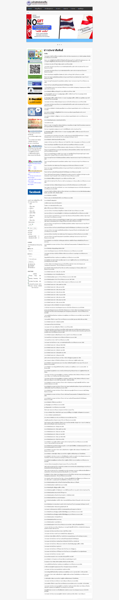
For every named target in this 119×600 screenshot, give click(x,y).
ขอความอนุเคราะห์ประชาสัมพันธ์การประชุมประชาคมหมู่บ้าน (57, 304)
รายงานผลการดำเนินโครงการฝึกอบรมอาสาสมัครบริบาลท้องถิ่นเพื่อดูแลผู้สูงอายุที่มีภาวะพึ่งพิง (64, 543)
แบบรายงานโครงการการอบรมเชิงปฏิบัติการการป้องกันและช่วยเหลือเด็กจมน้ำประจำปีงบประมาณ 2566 (66, 213)
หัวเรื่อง (46, 53)
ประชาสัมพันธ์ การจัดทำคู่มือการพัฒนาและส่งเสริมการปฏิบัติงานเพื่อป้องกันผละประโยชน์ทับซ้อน (64, 453)
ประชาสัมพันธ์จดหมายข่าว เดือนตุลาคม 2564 (54, 426)
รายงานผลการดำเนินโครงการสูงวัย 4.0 (52, 546)
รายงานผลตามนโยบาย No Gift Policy (52, 324)
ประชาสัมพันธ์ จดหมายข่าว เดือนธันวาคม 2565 (54, 350)
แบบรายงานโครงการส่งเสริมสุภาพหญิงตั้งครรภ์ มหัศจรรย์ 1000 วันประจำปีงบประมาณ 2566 (64, 210)
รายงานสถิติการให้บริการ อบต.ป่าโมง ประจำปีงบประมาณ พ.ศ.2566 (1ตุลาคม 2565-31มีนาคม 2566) (65, 319)
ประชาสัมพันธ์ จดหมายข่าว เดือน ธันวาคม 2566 (54, 271)
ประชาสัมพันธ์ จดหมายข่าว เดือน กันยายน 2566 (54, 289)
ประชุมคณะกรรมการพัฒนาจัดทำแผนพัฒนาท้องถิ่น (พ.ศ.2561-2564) (59, 561)
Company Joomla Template (81, 598)
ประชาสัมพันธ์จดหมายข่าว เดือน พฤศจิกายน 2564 (55, 429)
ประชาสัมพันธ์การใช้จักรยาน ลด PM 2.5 (53, 402)
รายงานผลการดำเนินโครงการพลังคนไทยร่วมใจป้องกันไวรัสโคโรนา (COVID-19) (61, 541)
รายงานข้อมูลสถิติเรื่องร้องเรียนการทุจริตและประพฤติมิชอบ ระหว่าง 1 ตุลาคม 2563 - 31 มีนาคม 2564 (66, 571)
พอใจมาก (31, 208)
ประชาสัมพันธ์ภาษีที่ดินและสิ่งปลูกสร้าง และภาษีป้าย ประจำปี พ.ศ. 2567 (59, 178)
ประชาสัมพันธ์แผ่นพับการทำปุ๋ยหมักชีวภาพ (53, 516)
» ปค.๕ (29, 168)
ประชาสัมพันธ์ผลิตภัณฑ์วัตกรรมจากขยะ (53, 519)
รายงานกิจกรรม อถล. (48, 122)
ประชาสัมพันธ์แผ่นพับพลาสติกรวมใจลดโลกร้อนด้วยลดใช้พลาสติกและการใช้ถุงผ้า (61, 482)
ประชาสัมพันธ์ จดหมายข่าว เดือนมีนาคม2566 (54, 321)
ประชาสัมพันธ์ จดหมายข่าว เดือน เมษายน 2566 (54, 302)
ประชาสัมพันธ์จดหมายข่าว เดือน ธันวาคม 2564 (54, 431)
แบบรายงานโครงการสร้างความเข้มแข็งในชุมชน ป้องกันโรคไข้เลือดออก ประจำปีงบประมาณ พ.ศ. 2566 (66, 227)
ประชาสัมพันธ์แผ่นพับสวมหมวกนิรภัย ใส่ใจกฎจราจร (55, 492)
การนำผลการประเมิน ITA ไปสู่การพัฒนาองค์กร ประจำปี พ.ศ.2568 (58, 64)
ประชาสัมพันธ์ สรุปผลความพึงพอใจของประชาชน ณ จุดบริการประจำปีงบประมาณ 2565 (63, 334)
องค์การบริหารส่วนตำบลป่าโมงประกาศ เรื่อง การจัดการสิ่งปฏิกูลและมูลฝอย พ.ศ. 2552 (62, 357)
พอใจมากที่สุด (32, 212)
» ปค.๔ (34, 167)
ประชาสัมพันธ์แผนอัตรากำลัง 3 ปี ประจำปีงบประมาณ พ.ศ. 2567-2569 (59, 279)
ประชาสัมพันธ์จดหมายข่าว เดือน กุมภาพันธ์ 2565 (54, 436)
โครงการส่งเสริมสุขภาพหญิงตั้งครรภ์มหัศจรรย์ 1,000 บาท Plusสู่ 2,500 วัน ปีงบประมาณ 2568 (64, 74)
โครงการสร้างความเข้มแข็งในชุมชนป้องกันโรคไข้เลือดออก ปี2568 (58, 84)
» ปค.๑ (29, 167)
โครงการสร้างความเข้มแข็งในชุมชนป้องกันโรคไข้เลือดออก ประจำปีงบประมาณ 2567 (62, 172)
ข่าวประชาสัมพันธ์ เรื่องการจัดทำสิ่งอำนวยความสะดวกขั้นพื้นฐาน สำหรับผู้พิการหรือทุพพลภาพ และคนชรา (66, 412)
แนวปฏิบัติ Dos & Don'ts (34, 151)
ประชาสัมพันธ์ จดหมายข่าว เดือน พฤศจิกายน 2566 (55, 284)
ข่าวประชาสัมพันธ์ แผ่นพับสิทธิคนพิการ (52, 414)
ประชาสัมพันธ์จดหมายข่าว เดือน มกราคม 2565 (54, 434)
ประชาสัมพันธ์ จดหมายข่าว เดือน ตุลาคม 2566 (54, 287)
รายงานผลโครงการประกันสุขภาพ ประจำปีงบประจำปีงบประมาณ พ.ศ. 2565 (60, 337)
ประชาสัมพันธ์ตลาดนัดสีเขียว (50, 195)
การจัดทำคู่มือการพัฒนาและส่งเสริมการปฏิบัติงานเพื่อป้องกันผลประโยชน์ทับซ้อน (61, 578)
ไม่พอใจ (31, 217)
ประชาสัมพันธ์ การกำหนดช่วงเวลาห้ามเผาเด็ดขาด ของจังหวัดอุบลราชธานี (60, 559)
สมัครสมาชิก (32, 264)
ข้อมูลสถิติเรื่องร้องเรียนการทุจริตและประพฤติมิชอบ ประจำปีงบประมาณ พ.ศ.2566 (61, 257)
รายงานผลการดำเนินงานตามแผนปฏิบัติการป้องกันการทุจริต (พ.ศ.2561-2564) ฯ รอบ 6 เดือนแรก (64, 593)
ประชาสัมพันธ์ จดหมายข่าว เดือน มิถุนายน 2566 (54, 297)
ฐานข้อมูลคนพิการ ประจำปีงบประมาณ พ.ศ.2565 (54, 407)
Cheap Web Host (90, 598)
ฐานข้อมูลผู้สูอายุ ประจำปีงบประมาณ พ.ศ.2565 (54, 404)
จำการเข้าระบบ (33, 259)
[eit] (35, 93)
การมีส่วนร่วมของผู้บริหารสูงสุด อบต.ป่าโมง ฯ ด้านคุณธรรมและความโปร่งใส (60, 566)
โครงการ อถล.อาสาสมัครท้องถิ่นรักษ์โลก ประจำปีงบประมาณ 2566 (58, 197)
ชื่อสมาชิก (31, 248)
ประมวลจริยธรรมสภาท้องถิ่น (35, 139)
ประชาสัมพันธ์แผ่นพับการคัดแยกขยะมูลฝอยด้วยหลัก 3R (56, 506)
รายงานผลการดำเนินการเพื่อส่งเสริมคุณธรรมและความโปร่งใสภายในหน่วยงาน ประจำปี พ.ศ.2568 (65, 101)
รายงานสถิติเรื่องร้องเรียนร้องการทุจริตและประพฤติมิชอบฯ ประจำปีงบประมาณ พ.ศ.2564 (63, 564)
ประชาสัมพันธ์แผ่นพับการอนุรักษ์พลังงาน (53, 522)
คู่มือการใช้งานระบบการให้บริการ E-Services (54, 208)
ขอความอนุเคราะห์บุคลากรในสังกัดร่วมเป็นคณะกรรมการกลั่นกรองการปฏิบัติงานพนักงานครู (63, 360)
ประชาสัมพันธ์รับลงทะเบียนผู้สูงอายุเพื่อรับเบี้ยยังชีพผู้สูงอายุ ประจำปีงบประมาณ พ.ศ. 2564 (63, 511)
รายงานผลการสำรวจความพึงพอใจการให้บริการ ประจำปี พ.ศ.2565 (58, 326)
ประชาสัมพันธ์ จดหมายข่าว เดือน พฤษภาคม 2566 (55, 299)
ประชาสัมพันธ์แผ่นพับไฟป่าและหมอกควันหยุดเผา (54, 497)
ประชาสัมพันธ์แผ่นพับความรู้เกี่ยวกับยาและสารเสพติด (55, 484)
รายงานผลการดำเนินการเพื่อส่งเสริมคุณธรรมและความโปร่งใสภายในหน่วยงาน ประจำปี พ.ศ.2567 (65, 184)
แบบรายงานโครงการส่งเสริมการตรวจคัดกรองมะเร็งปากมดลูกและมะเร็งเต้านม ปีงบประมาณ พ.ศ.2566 (66, 234)
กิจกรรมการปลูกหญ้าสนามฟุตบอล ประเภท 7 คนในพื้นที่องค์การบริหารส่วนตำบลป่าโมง (62, 129)
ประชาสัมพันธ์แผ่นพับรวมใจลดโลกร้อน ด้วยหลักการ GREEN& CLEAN (59, 495)
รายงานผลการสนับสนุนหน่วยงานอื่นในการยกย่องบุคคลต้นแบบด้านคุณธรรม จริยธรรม (62, 509)
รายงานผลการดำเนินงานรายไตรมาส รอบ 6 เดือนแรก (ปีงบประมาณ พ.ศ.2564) (61, 580)
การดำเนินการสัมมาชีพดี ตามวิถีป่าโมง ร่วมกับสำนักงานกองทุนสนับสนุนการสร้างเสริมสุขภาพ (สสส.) (65, 536)
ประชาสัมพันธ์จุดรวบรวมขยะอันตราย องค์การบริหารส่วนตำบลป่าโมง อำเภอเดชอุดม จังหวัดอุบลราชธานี (66, 504)
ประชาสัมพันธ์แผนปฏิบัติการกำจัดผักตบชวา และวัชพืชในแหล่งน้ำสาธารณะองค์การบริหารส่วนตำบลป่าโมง (67, 490)
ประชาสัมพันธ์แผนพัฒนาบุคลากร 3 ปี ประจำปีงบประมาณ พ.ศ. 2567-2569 (60, 276)
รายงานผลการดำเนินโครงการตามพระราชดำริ (54, 554)
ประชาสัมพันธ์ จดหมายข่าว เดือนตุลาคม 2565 (54, 355)
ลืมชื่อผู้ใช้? (31, 265)
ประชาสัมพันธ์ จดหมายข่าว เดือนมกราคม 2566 (54, 347)
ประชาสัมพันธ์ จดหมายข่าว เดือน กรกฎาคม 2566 (54, 294)
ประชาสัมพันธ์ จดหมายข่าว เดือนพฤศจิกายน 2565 (55, 352)
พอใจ (31, 203)
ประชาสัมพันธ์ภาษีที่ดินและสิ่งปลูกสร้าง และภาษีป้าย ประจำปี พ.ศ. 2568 (59, 91)
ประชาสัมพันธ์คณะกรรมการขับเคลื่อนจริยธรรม (54, 274)
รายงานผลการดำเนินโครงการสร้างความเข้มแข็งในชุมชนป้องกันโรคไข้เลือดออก (61, 538)
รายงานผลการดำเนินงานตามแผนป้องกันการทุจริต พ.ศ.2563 (57, 569)
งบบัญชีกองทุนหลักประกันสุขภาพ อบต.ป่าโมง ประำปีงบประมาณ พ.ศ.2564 (60, 420)
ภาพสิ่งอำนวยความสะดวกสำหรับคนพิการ (53, 203)
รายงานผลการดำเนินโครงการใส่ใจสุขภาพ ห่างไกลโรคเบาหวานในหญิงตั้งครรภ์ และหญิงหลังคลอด (65, 551)
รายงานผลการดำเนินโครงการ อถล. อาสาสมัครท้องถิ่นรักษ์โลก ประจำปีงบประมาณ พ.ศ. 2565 (64, 342)
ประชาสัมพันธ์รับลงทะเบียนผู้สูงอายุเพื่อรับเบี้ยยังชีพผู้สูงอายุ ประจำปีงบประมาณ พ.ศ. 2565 (63, 514)
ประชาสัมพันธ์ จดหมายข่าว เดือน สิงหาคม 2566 (54, 292)
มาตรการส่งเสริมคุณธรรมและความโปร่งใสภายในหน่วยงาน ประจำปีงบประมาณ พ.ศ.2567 (63, 250)
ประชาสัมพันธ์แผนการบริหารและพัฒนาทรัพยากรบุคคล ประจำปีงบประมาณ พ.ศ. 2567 (62, 282)
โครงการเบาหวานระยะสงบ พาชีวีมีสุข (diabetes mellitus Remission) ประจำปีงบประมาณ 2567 (64, 147)
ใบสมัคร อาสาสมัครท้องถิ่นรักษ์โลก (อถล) (53, 205)
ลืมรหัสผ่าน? (32, 267)
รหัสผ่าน (30, 253)
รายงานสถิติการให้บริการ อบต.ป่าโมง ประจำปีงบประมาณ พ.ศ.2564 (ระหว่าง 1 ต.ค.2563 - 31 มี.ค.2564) (66, 583)
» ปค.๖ (34, 168)
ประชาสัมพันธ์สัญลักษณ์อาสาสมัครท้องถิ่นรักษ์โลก (55, 120)
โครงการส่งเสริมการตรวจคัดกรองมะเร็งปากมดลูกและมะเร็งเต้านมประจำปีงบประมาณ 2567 (63, 165)
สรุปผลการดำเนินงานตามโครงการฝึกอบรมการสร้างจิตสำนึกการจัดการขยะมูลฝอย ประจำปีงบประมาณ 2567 (67, 142)
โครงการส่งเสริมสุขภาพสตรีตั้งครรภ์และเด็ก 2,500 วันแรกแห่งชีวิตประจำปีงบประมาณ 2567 (64, 144)
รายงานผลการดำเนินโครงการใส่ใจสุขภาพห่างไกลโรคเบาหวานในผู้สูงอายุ (60, 548)
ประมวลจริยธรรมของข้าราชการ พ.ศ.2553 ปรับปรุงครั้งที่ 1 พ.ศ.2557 (59, 556)
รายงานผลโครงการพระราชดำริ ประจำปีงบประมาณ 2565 (56, 339)
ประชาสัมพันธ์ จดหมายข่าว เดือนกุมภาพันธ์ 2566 (54, 345)
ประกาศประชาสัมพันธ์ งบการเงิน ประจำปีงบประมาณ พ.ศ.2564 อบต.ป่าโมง (60, 417)
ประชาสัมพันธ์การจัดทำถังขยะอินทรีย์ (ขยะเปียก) (54, 139)
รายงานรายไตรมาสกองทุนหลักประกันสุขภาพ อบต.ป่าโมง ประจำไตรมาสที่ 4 (60, 464)
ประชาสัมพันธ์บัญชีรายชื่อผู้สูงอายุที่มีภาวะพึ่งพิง (54, 487)
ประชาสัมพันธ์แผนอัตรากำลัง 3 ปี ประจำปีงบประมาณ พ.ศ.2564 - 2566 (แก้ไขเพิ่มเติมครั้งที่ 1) (64, 524)
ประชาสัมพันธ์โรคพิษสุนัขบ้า (50, 200)
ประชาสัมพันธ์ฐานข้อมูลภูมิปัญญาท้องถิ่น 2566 (54, 248)
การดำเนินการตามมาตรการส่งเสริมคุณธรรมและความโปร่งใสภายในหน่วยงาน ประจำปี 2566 (64, 307)
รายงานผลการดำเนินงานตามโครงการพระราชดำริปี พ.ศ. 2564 (57, 531)
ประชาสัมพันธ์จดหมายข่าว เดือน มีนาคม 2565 (54, 439)
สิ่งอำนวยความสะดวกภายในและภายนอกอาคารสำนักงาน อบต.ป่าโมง (59, 409)
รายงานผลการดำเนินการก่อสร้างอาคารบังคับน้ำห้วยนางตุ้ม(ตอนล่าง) (59, 533)
